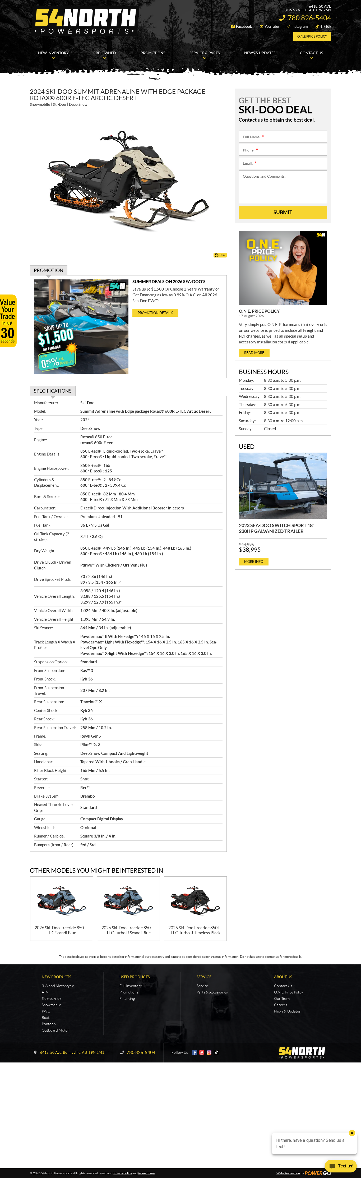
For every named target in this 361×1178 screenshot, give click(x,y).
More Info (253, 562)
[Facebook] (194, 1052)
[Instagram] (209, 1052)
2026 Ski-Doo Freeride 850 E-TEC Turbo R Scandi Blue (128, 930)
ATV (45, 992)
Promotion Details (155, 313)
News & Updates (287, 1011)
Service (204, 977)
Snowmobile (51, 1005)
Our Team (282, 998)
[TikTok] (216, 1052)
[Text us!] (341, 1167)
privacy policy (122, 1173)
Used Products (134, 977)
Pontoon (49, 1024)
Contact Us (283, 986)
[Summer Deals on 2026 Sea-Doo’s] (81, 326)
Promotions (128, 992)
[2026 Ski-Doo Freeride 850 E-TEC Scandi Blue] (61, 901)
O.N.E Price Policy (312, 36)
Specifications (53, 391)
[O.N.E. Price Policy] (283, 268)
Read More (254, 353)
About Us (283, 977)
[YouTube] (201, 1052)
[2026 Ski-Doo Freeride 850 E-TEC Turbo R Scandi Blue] (128, 901)
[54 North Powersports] (85, 20)
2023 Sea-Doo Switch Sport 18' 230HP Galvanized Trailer (276, 528)
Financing (127, 998)
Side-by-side (51, 998)
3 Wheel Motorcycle (58, 986)
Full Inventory (130, 986)
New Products (56, 977)
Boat (45, 1017)
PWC (46, 1011)
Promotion (48, 270)
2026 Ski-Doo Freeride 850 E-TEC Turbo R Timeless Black (195, 930)
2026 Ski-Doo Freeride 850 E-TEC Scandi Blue (62, 930)
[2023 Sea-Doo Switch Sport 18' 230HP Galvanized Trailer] (283, 486)
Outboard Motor (55, 1030)
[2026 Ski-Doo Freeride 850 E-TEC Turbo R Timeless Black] (195, 901)
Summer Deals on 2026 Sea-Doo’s (169, 281)
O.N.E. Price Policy (259, 311)
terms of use (146, 1173)
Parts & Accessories (212, 992)
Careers (280, 1005)
